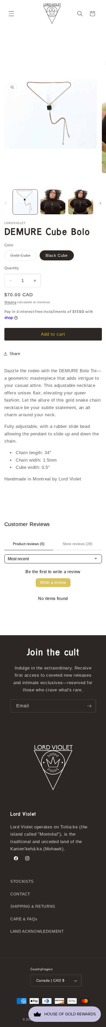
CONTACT (20, 894)
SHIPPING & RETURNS (32, 906)
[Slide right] (100, 203)
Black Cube (57, 255)
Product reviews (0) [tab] (29, 544)
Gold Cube (23, 256)
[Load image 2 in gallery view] (52, 202)
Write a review (53, 582)
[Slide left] (5, 203)
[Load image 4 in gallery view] (80, 202)
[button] (11, 13)
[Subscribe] (89, 706)
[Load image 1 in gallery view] (25, 202)
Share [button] (15, 353)
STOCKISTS (22, 881)
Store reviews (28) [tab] (77, 544)
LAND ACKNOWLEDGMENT (37, 931)
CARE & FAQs (23, 919)
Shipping (10, 302)
